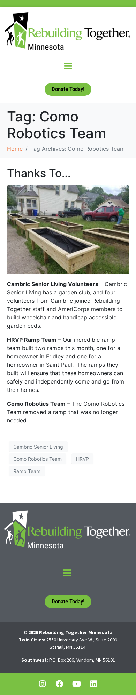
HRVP (82, 459)
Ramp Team (26, 471)
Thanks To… (39, 173)
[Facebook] (59, 684)
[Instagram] (42, 684)
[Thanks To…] (68, 229)
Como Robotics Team (37, 459)
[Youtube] (76, 684)
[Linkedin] (93, 684)
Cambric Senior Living (38, 447)
